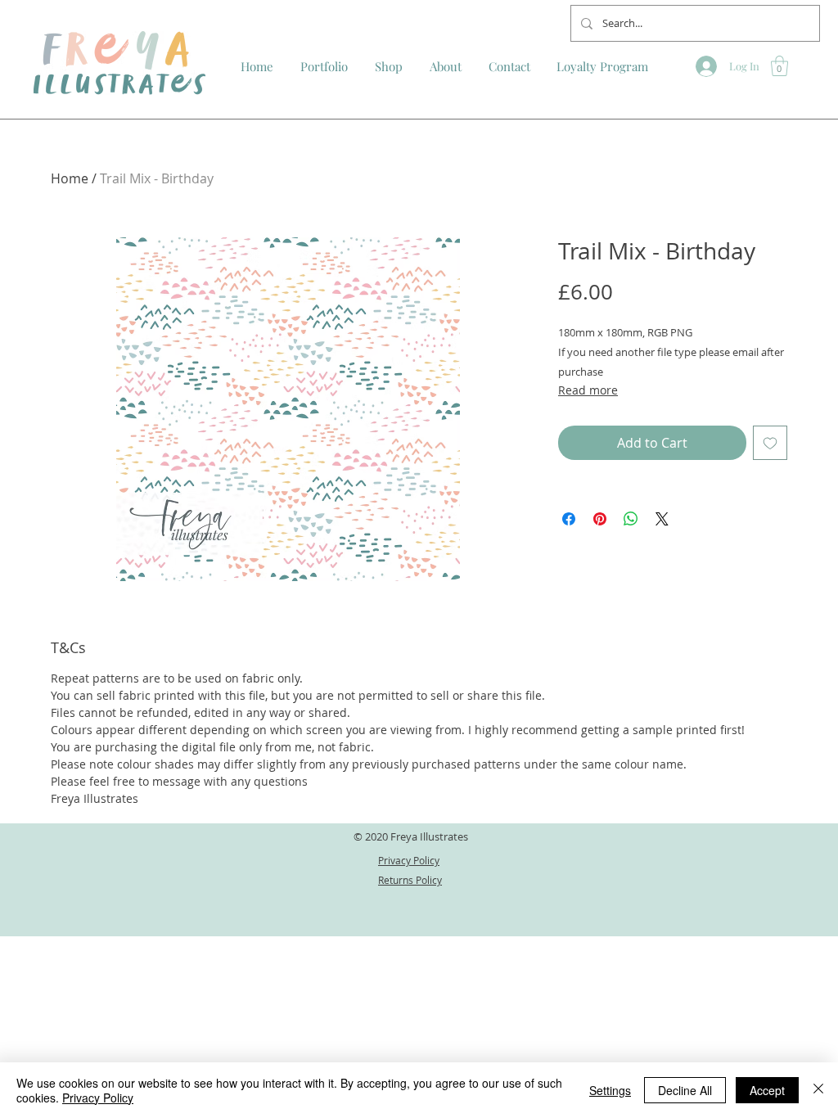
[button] (779, 66)
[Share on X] (662, 519)
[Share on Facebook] (569, 519)
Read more (588, 390)
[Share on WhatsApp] (631, 519)
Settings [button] (610, 1090)
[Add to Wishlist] (770, 443)
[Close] (818, 1090)
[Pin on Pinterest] (600, 519)
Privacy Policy (97, 1097)
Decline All (685, 1090)
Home (69, 178)
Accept (767, 1090)
